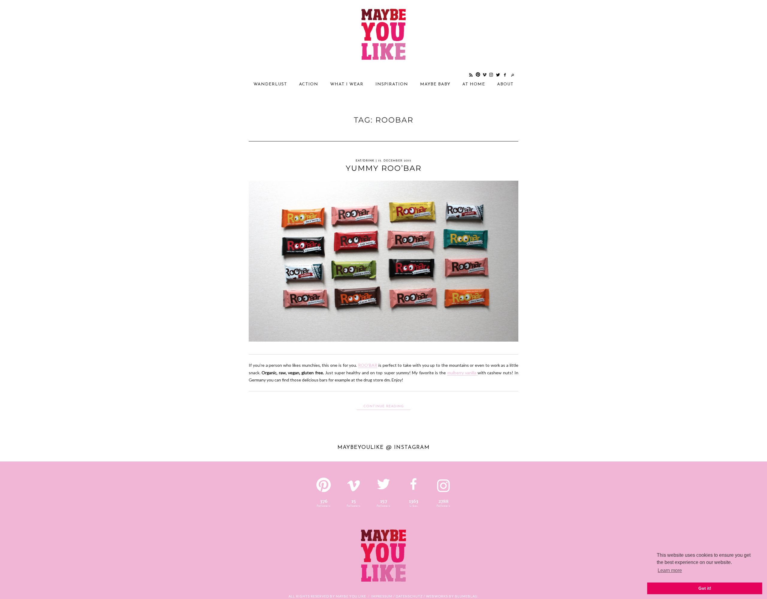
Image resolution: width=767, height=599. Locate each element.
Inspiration (391, 84)
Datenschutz (409, 596)
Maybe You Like (351, 596)
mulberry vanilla (462, 372)
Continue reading (386, 406)
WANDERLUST (270, 84)
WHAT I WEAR (346, 84)
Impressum (381, 596)
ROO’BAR (367, 365)
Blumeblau (466, 596)
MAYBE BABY (435, 84)
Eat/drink (365, 160)
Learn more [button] (670, 570)
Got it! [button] (704, 588)
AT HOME (473, 84)
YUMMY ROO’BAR (384, 168)
